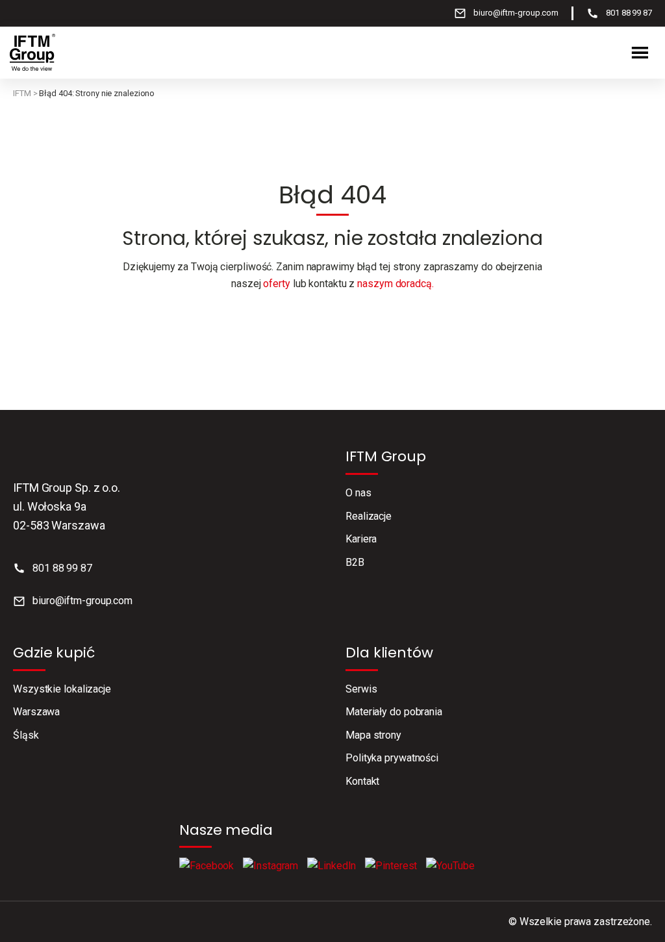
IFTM (22, 93)
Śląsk (26, 735)
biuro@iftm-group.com (515, 13)
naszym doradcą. (395, 283)
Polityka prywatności (391, 758)
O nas (358, 493)
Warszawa (36, 712)
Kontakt (362, 781)
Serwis (361, 689)
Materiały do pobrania (393, 712)
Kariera (361, 539)
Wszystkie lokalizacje (62, 689)
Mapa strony (373, 735)
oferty (276, 283)
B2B (354, 562)
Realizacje (368, 516)
